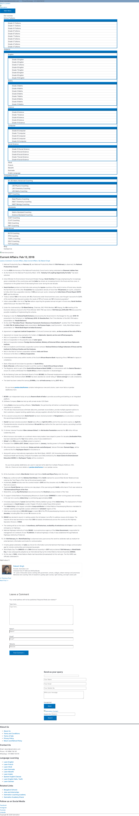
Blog (5, 246)
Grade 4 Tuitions (14, 44)
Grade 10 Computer (19, 141)
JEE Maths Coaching (19, 191)
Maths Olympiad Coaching (21, 212)
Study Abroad (9, 228)
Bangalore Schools (10, 790)
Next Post (4, 580)
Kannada (11, 170)
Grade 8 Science (18, 120)
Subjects (7, 49)
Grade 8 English (18, 73)
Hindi (10, 162)
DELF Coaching (13, 241)
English (11, 54)
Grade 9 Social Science (20, 152)
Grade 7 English (18, 70)
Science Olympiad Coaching (22, 215)
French (10, 165)
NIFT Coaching (13, 226)
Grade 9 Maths (17, 102)
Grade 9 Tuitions (14, 31)
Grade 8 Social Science (20, 154)
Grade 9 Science (18, 117)
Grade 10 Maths (18, 104)
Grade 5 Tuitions (14, 41)
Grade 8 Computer (19, 136)
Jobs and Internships (11, 792)
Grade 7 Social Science (20, 157)
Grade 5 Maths (17, 91)
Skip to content (5, 3)
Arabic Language (14, 173)
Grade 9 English (18, 75)
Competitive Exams (11, 176)
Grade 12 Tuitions (14, 23)
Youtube (3, 810)
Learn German (9, 781)
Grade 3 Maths (17, 86)
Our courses (8, 16)
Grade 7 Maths (17, 96)
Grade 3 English (18, 59)
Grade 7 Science (18, 115)
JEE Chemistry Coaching (21, 188)
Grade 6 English (18, 67)
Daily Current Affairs (31, 261)
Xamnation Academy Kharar (14, 797)
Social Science (13, 144)
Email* (11, 636)
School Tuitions (9, 18)
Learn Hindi (8, 767)
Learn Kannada (9, 769)
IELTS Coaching (13, 233)
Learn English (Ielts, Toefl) (13, 779)
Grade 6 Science (18, 112)
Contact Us (8, 249)
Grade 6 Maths (17, 94)
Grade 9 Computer (19, 138)
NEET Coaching (13, 194)
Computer (11, 126)
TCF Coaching (13, 244)
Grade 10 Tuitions (14, 28)
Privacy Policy (9, 738)
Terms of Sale (9, 736)
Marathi (11, 168)
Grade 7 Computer (18, 133)
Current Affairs (18, 261)
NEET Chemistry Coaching (21, 202)
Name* (11, 629)
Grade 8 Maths (17, 99)
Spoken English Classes (12, 777)
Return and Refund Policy (13, 741)
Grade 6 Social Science (20, 160)
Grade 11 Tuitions (14, 26)
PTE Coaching (13, 236)
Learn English (9, 762)
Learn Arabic (8, 774)
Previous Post (5, 578)
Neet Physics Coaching (20, 199)
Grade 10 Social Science (20, 149)
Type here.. (13, 604)
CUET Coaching (14, 218)
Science (11, 107)
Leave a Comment (6, 261)
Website (12, 644)
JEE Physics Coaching (20, 186)
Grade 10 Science (18, 123)
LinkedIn (3, 812)
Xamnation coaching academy (15, 795)
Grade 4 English (18, 62)
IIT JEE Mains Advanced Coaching (20, 181)
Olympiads (12, 207)
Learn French (8, 764)
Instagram (3, 808)
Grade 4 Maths (17, 88)
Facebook (3, 805)
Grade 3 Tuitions (14, 47)
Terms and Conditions (12, 733)
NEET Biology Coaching (20, 204)
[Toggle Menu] (60, 20)
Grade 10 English (18, 78)
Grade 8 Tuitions (14, 34)
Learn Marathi (9, 772)
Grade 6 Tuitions (14, 39)
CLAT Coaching (13, 220)
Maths (10, 81)
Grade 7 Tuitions (14, 36)
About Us (7, 731)
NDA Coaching (13, 223)
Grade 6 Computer (19, 131)
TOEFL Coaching (14, 239)
